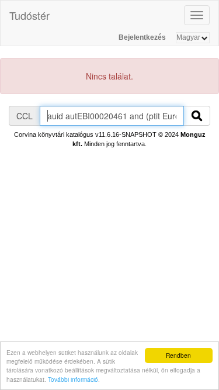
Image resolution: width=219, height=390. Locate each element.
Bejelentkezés (142, 37)
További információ (73, 379)
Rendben (178, 355)
